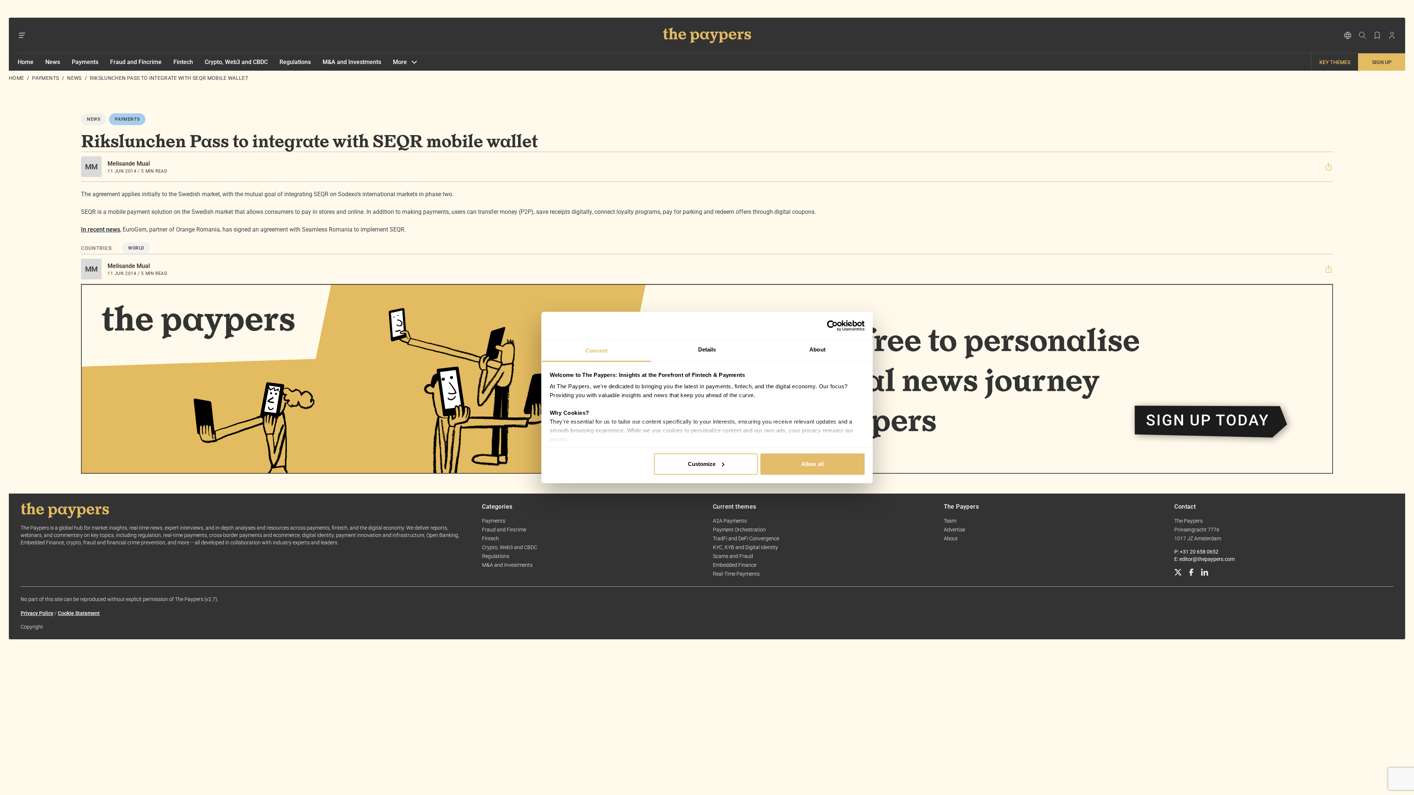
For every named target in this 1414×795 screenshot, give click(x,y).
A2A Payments (730, 521)
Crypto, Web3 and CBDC (236, 62)
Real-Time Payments (736, 574)
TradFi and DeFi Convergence (746, 538)
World (136, 248)
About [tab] (817, 349)
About (951, 538)
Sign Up (1382, 62)
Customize (702, 464)
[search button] (1362, 35)
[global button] (1347, 35)
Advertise (954, 530)
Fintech (183, 62)
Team (950, 521)
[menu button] (22, 35)
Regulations (295, 62)
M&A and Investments (352, 62)
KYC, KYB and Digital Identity (745, 547)
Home (26, 62)
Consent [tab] (596, 350)
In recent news (100, 229)
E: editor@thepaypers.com (1204, 559)
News (52, 62)
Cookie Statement (79, 613)
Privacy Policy (37, 613)
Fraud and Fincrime (136, 62)
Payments (85, 62)
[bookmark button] (1377, 35)
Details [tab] (707, 349)
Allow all (812, 464)
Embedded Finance (734, 565)
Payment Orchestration (739, 530)
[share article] (1328, 166)
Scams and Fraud (733, 556)
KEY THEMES (1334, 62)
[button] (1328, 166)
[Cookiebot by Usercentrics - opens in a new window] (832, 325)
